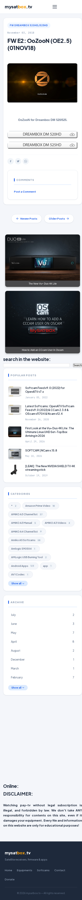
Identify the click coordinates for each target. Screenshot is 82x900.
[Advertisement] (41, 740)
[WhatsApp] (25, 161)
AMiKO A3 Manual (23, 522)
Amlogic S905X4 (23, 548)
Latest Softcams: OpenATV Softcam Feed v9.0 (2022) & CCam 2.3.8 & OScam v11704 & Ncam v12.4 (49, 409)
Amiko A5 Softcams (25, 540)
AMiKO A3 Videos (57, 522)
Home (8, 870)
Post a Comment (25, 191)
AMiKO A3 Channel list (27, 514)
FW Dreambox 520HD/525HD (29, 25)
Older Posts (57, 218)
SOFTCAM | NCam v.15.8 (41, 450)
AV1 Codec (19, 574)
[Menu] (55, 7)
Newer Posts (28, 218)
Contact (59, 870)
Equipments (24, 870)
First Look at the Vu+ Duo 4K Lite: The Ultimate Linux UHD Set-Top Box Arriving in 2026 (49, 431)
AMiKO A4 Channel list (26, 531)
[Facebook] (10, 161)
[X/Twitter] (18, 161)
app (47, 565)
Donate (10, 879)
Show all (16, 583)
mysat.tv (18, 6)
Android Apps (22, 565)
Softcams (43, 870)
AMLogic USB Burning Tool (29, 557)
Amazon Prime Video (40, 505)
